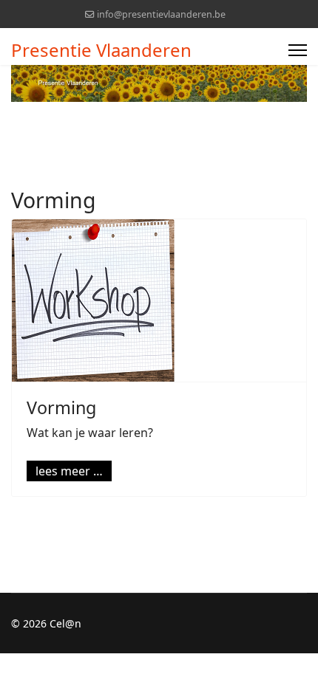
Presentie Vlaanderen (101, 50)
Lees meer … (69, 471)
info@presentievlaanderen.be (161, 14)
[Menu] (297, 50)
